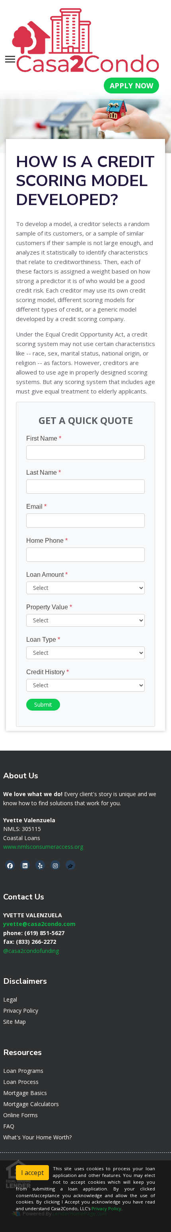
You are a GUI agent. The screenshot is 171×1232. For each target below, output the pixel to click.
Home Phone (47, 540)
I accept (32, 1172)
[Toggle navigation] (10, 59)
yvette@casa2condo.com (39, 924)
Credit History (47, 672)
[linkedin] (25, 865)
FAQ (8, 1126)
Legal (10, 999)
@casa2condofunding (31, 950)
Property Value (49, 607)
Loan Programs (23, 1070)
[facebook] (10, 865)
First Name (43, 438)
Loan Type (43, 639)
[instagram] (55, 865)
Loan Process (21, 1082)
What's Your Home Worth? (37, 1137)
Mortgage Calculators (31, 1104)
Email (36, 506)
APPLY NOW (131, 85)
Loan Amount (47, 574)
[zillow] (70, 865)
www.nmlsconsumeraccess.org (43, 846)
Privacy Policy (20, 1010)
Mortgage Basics (25, 1093)
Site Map (14, 1021)
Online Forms (20, 1115)
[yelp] (40, 865)
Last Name (43, 472)
